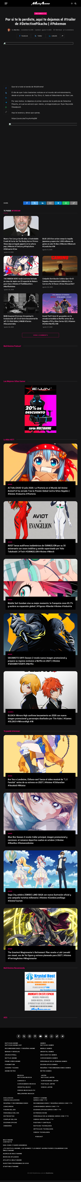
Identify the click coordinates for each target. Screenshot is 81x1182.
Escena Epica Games (49, 1064)
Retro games (46, 1071)
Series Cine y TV (40, 1100)
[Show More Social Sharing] (63, 36)
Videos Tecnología (41, 1132)
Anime (10, 484)
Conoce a (21, 1080)
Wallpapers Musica (25, 1093)
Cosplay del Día (10, 1119)
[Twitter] (6, 92)
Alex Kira (16, 30)
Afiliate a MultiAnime (12, 1160)
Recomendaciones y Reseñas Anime (20, 1048)
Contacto (7, 1142)
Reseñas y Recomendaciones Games (55, 1068)
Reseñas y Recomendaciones (15, 1103)
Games (43, 1043)
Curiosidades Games (49, 1058)
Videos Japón (46, 1087)
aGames (11, 712)
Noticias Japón (47, 1077)
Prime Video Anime (12, 1061)
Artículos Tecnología (43, 1129)
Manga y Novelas (12, 1051)
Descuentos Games (48, 1055)
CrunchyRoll (11, 1055)
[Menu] (6, 3)
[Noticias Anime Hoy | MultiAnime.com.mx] (40, 3)
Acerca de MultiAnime (12, 1153)
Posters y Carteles (42, 1122)
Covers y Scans (12, 1068)
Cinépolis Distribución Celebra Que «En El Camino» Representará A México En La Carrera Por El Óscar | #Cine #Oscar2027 (58, 281)
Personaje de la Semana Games (53, 1061)
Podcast (39, 1136)
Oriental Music (24, 1087)
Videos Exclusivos (11, 1100)
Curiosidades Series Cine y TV (46, 1106)
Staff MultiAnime (10, 1166)
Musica (20, 1075)
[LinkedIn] (6, 97)
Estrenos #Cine (40, 1113)
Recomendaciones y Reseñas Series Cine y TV (52, 1103)
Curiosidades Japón (49, 1080)
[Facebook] (6, 88)
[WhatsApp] (6, 107)
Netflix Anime (11, 1058)
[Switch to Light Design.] (71, 3)
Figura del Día (9, 1109)
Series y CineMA (40, 1098)
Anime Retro (10, 1071)
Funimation (10, 1064)
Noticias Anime (11, 1043)
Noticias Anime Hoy (13, 1045)
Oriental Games (47, 1051)
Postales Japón (48, 1084)
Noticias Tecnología (42, 1126)
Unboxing (7, 1126)
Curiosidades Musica (26, 1084)
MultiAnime (8, 1140)
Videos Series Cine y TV (43, 1119)
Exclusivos (8, 1098)
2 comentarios (69, 30)
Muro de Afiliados (11, 1157)
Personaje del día (11, 1113)
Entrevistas (8, 1116)
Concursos (8, 1106)
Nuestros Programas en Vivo (16, 1163)
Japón (43, 1075)
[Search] (75, 3)
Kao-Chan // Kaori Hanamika (15, 1145)
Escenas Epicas (10, 1122)
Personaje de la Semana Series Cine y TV (51, 1116)
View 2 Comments (40, 335)
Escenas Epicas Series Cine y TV (47, 1109)
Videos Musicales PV (26, 1090)
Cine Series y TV (40, 13)
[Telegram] (6, 102)
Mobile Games (46, 1048)
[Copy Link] (6, 112)
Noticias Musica (24, 1077)
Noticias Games (47, 1045)
